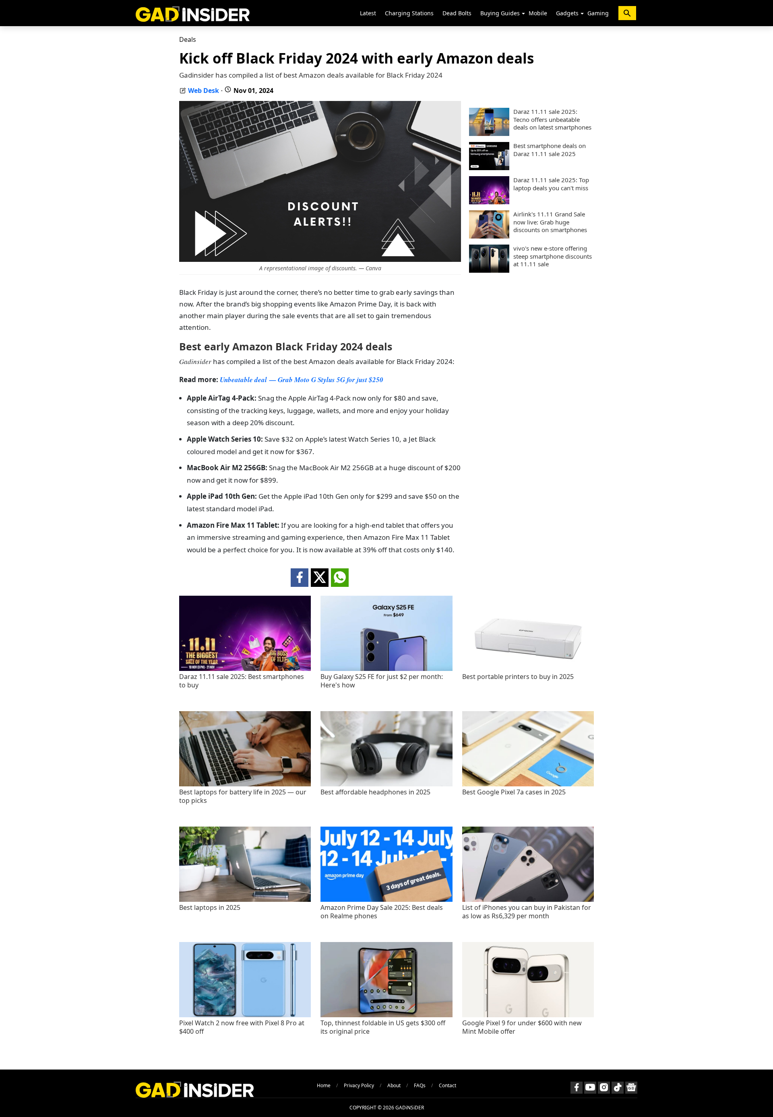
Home (324, 1085)
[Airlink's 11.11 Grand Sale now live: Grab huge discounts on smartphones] (489, 236)
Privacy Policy (359, 1085)
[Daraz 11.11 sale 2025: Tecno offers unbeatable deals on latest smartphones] (489, 133)
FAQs (420, 1085)
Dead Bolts (456, 13)
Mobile (538, 13)
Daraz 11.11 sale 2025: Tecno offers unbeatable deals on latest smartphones (552, 119)
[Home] (193, 13)
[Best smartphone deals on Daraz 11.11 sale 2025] (489, 167)
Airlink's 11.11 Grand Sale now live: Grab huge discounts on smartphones (550, 222)
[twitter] (320, 577)
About (394, 1085)
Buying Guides (500, 13)
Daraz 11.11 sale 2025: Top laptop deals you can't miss (551, 184)
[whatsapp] (340, 577)
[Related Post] (245, 669)
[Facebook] (576, 1088)
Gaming (598, 13)
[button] (523, 13)
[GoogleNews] (631, 1088)
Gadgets (567, 13)
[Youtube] (590, 1088)
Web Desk (203, 90)
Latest (368, 13)
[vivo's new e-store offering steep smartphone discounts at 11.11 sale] (489, 270)
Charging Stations (409, 13)
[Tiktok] (618, 1088)
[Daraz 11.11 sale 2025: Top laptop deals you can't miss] (489, 201)
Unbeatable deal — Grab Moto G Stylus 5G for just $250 (301, 380)
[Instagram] (604, 1088)
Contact (447, 1085)
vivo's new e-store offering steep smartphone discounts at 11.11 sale (552, 256)
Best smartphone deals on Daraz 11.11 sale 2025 (549, 150)
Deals (187, 39)
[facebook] (299, 577)
